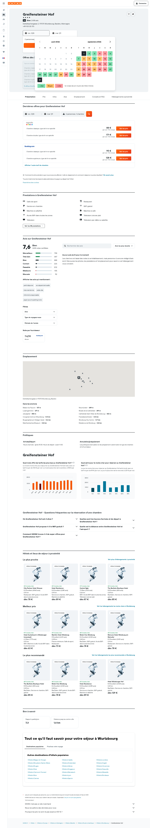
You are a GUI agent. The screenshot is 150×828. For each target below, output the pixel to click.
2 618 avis (34, 20)
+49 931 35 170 (28, 26)
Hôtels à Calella (67, 760)
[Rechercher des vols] (4, 10)
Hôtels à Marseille (102, 772)
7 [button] (60, 59)
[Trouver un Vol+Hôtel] (4, 24)
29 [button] (66, 74)
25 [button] (45, 74)
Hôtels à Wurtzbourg (102, 823)
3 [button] (39, 59)
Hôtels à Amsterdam (69, 763)
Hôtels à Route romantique (86, 823)
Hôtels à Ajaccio (67, 778)
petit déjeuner (28, 285)
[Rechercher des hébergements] (4, 15)
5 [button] (50, 59)
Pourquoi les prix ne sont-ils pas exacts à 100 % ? (43, 812)
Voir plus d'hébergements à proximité (121, 559)
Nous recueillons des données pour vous (40, 808)
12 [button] (50, 64)
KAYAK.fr (25, 823)
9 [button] (71, 59)
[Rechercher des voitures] (4, 19)
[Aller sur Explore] (4, 36)
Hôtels (32, 823)
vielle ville (40, 290)
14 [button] (61, 64)
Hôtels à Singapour (68, 769)
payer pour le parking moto (33, 300)
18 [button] (45, 69)
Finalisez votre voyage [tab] (55, 747)
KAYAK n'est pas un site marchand (38, 804)
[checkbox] (34, 337)
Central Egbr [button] (84, 588)
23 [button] (71, 69)
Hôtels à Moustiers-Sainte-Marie (39, 763)
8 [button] (66, 59)
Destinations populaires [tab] (34, 747)
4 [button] (45, 59)
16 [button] (71, 64)
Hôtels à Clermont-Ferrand (37, 772)
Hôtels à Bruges (33, 766)
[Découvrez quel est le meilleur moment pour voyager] (4, 45)
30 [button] (71, 74)
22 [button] (66, 69)
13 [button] (55, 64)
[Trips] (4, 52)
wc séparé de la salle (43, 285)
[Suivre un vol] (4, 41)
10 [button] (40, 64)
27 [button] (56, 74)
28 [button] (61, 74)
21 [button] (61, 69)
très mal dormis (29, 290)
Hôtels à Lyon (66, 775)
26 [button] (50, 74)
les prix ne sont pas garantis (72, 797)
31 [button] (40, 80)
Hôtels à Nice (32, 775)
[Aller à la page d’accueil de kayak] (15, 3)
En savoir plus (109, 175)
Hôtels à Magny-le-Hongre (37, 760)
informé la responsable (31, 295)
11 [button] (45, 64)
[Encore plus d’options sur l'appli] (4, 30)
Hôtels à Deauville (102, 769)
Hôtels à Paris (32, 769)
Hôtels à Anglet (101, 763)
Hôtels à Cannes (33, 778)
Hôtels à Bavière (70, 823)
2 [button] (71, 53)
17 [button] (40, 69)
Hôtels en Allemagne (56, 823)
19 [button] (50, 69)
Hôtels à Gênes (67, 766)
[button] (3, 3)
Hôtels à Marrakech (68, 772)
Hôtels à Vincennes (102, 766)
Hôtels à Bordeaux (102, 775)
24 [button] (40, 74)
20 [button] (55, 69)
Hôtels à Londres (102, 760)
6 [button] (55, 59)
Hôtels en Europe (42, 823)
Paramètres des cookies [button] (31, 182)
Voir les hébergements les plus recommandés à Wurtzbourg (113, 655)
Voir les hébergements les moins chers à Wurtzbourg (116, 606)
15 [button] (66, 64)
